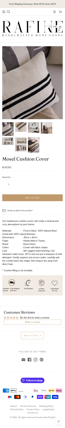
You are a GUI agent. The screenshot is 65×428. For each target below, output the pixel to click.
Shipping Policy (46, 406)
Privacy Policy (33, 409)
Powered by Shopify (45, 417)
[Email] (23, 359)
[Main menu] (3, 11)
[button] (32, 335)
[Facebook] (29, 359)
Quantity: (6, 177)
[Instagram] (35, 359)
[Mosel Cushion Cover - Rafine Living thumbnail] (8, 129)
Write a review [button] (32, 322)
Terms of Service (28, 406)
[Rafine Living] (32, 28)
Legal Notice (49, 409)
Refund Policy (16, 409)
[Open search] (8, 11)
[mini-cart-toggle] (60, 11)
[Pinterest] (41, 359)
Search (13, 406)
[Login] (54, 11)
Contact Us (32, 412)
